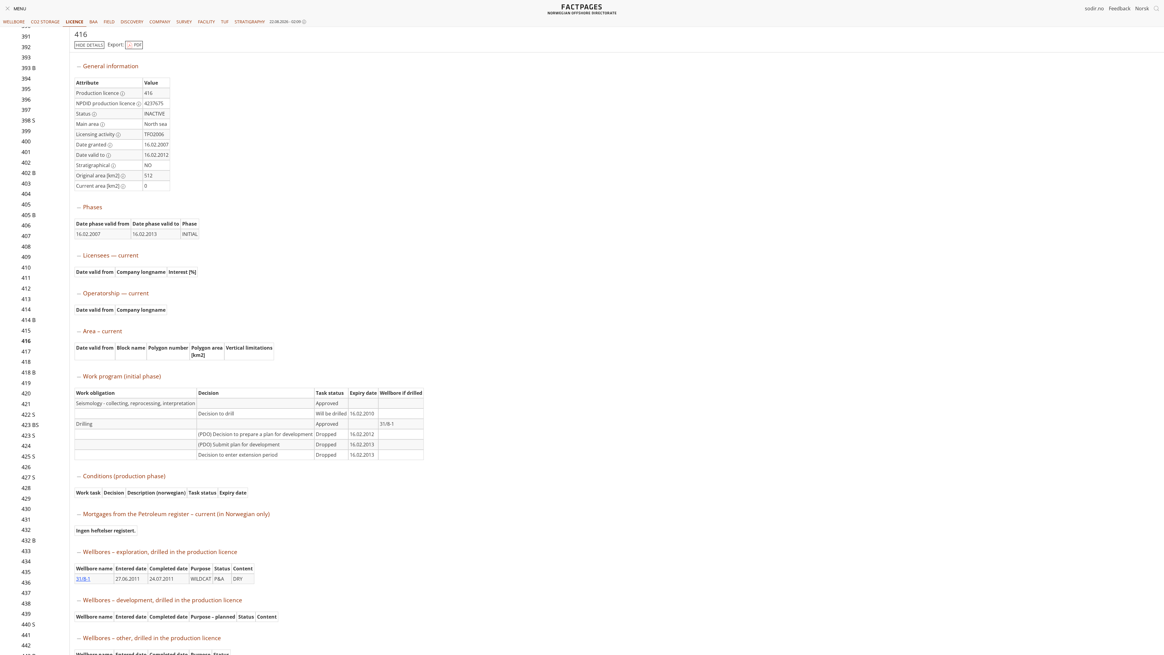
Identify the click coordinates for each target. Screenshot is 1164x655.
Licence (74, 22)
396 (26, 99)
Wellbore (14, 22)
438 (26, 603)
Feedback (1119, 8)
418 (26, 361)
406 (26, 225)
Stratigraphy (250, 22)
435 (26, 572)
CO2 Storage (45, 22)
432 (26, 529)
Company (159, 22)
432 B (29, 540)
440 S (28, 624)
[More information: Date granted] (110, 145)
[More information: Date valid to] (108, 155)
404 (26, 193)
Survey (184, 22)
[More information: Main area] (102, 124)
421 (26, 404)
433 (26, 551)
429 (26, 498)
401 (26, 152)
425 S (28, 456)
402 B (29, 172)
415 (26, 330)
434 (26, 561)
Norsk (1142, 8)
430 (26, 508)
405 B (29, 215)
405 (26, 204)
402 (26, 162)
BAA (93, 22)
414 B (29, 320)
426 (26, 467)
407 (26, 236)
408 (26, 246)
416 (26, 340)
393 (26, 57)
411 (26, 277)
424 (26, 445)
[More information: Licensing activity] (118, 135)
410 (26, 267)
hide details (89, 45)
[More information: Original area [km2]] (123, 176)
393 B (29, 68)
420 (26, 393)
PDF (137, 45)
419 (26, 383)
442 (26, 645)
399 (26, 131)
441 (26, 635)
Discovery (132, 22)
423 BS (30, 424)
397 (26, 109)
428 (26, 488)
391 (26, 36)
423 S (28, 435)
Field (109, 22)
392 (26, 47)
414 (26, 309)
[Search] (1156, 8)
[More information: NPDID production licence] (138, 104)
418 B (29, 372)
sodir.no (1094, 8)
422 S (28, 414)
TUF (225, 22)
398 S (28, 120)
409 (26, 256)
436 (26, 582)
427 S (28, 477)
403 (26, 183)
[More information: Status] (94, 114)
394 (26, 78)
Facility (206, 22)
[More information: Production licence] (122, 93)
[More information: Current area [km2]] (123, 186)
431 (26, 519)
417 (26, 351)
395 (26, 88)
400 (26, 141)
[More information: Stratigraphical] (113, 165)
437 (26, 592)
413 (26, 299)
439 (26, 613)
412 (26, 288)
